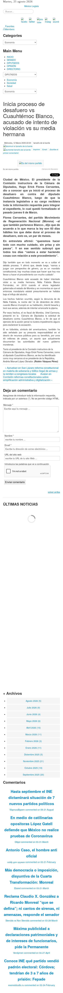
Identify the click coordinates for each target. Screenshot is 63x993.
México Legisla (31, 6)
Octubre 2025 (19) (33, 767)
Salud (9, 85)
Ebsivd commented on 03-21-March (31, 888)
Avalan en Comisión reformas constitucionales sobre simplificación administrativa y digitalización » (27, 377)
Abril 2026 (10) (33, 727)
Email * (8, 445)
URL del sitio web (13, 454)
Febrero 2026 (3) (33, 741)
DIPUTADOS (13, 62)
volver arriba (54, 492)
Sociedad (11, 82)
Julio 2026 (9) (33, 707)
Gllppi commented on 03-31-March (31, 841)
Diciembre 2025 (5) (33, 754)
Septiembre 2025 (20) (33, 774)
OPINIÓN (11, 65)
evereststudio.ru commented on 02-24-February (31, 985)
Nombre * (9, 435)
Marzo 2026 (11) (33, 734)
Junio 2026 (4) (33, 714)
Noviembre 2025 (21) (33, 761)
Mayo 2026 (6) (33, 720)
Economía (12, 79)
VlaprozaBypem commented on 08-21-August (31, 809)
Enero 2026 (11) (33, 747)
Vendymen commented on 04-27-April (31, 952)
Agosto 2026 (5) (33, 700)
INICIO (10, 56)
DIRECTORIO (13, 69)
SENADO (11, 59)
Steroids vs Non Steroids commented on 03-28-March (32, 920)
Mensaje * (8, 404)
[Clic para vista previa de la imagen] (30, 162)
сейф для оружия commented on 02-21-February (31, 862)
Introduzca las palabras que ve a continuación (27, 464)
